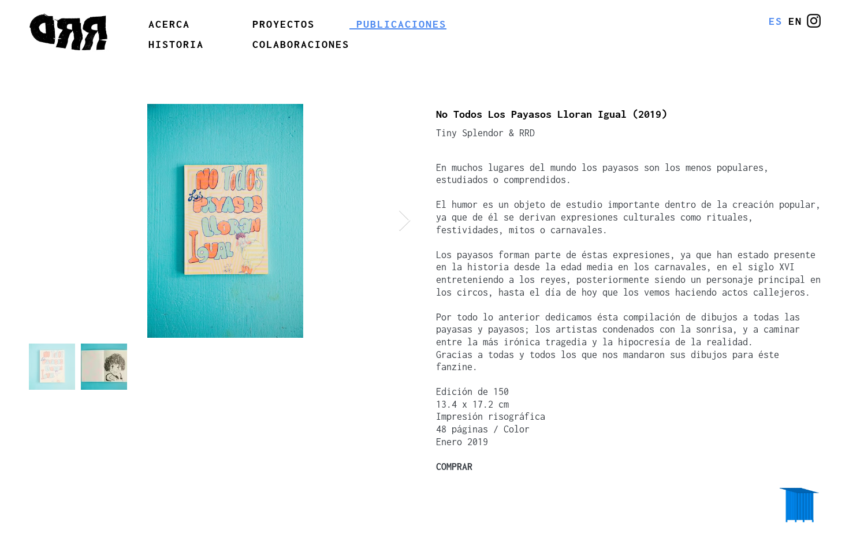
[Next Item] (404, 221)
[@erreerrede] (814, 21)
